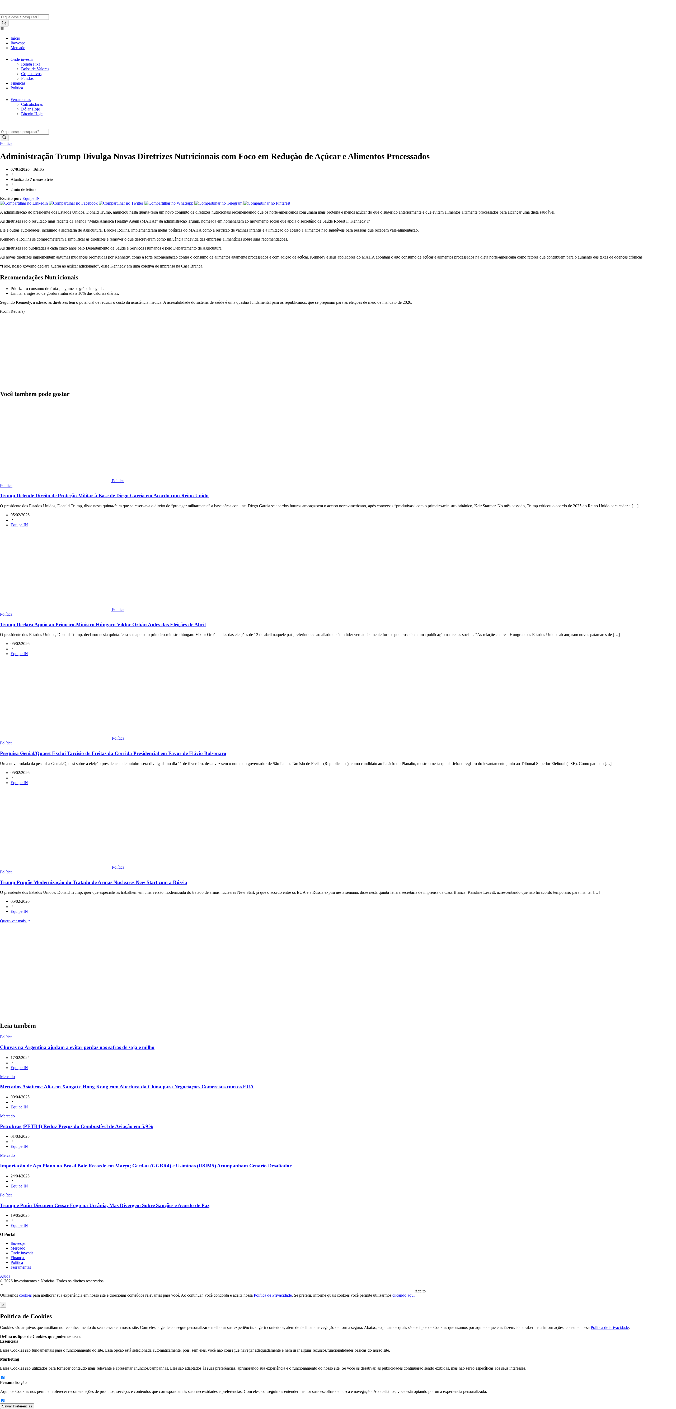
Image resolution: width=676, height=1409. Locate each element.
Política (17, 88)
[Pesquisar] (4, 23)
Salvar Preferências (17, 1406)
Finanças (18, 83)
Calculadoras (32, 104)
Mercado (18, 47)
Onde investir (22, 59)
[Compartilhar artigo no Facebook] (74, 203)
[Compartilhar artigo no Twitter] (121, 203)
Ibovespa (18, 43)
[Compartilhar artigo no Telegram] (218, 203)
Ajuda (5, 1276)
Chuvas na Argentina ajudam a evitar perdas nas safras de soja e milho (77, 1047)
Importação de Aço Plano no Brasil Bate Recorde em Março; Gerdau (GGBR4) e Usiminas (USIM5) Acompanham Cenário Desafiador (146, 1165)
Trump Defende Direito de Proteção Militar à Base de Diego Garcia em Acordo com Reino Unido (104, 495)
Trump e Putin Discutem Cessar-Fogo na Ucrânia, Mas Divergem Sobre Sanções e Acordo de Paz (104, 1205)
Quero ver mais (13, 921)
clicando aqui (403, 1295)
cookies (25, 1295)
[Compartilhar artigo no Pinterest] (266, 203)
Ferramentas (21, 99)
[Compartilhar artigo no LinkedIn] (24, 203)
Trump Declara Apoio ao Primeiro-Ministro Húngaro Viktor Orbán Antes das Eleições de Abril (103, 624)
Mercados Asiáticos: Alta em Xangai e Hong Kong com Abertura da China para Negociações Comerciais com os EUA (127, 1086)
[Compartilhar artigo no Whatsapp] (169, 203)
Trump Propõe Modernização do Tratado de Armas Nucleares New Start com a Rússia (93, 882)
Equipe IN (31, 198)
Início (15, 38)
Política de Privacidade (273, 1295)
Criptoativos (31, 73)
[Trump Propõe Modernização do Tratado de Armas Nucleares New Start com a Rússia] (56, 867)
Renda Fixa (30, 64)
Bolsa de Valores (35, 69)
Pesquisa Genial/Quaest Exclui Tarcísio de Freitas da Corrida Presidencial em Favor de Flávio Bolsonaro (113, 753)
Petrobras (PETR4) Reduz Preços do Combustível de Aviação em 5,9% (76, 1126)
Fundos (27, 78)
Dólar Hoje (30, 109)
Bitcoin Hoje (32, 114)
